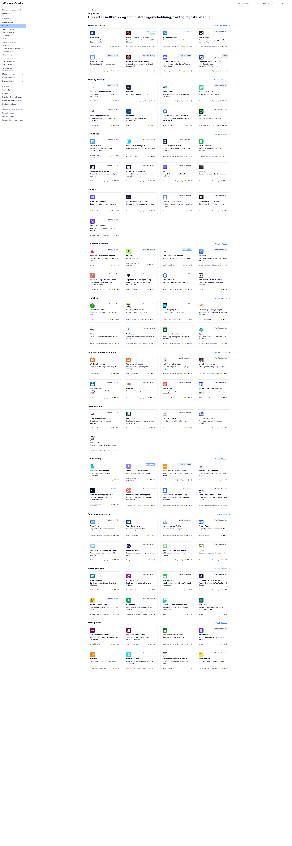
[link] (13, 10)
